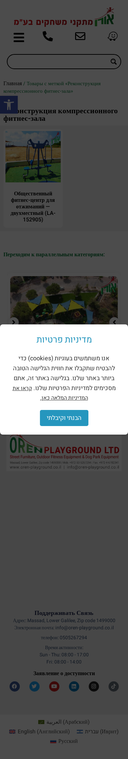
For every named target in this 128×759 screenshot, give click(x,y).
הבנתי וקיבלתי (64, 418)
